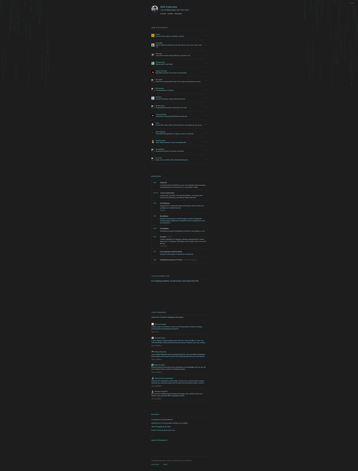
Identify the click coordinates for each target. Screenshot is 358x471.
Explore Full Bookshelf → (159, 440)
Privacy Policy (155, 464)
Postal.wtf (163, 182)
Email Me (163, 13)
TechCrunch (163, 246)
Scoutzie (163, 237)
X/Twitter (170, 13)
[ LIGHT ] (352, 3)
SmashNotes (164, 228)
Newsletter (178, 13)
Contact (165, 464)
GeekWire (163, 210)
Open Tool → (155, 332)
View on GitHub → (156, 345)
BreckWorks (164, 216)
